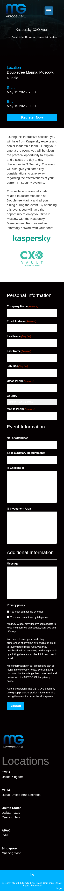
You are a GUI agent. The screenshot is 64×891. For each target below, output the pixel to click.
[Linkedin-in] (32, 874)
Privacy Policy (28, 669)
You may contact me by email (26, 611)
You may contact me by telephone (29, 617)
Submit (15, 706)
